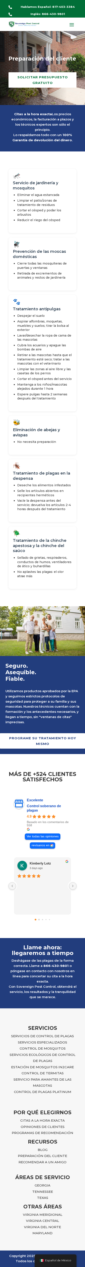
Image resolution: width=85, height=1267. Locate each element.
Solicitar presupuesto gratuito (42, 80)
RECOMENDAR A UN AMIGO (42, 1162)
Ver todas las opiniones (43, 836)
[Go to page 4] (49, 919)
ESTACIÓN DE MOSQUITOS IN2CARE (42, 1067)
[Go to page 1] (39, 919)
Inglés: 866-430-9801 (48, 14)
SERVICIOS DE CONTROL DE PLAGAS (42, 1036)
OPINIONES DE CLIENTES (43, 1127)
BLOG (43, 1150)
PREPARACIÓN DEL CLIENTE (42, 1156)
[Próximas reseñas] (72, 886)
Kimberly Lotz (40, 863)
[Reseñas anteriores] (12, 886)
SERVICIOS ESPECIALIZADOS (42, 1042)
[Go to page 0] (35, 920)
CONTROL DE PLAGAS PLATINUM (42, 1092)
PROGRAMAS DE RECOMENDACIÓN (42, 1133)
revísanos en (40, 845)
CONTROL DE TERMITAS (43, 1073)
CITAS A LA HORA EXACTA (42, 1120)
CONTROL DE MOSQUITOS (43, 1048)
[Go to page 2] (42, 919)
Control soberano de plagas (44, 808)
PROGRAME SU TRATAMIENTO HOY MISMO (42, 741)
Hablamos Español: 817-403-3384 (48, 6)
